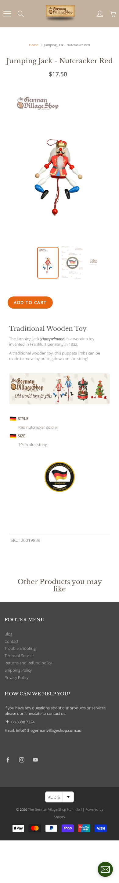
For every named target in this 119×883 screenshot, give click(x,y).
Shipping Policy (18, 670)
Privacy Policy (16, 677)
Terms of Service (19, 655)
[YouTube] (35, 760)
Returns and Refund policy (28, 663)
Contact (11, 641)
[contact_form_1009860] (105, 869)
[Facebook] (7, 760)
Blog (9, 634)
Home (33, 45)
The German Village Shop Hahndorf (55, 809)
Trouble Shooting (20, 648)
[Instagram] (21, 760)
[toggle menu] (7, 13)
